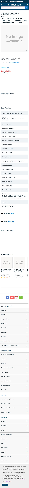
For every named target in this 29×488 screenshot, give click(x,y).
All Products (9, 12)
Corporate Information (7, 306)
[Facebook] (7, 297)
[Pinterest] (12, 297)
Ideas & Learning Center (7, 399)
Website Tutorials (5, 376)
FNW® (2, 430)
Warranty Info (4, 372)
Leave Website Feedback (7, 354)
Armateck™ (4, 421)
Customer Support (6, 350)
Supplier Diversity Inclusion (8, 407)
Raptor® (3, 452)
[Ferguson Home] (14, 5)
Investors (3, 336)
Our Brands (4, 417)
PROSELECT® (4, 447)
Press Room (4, 323)
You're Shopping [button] (12, 1)
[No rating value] (5, 62)
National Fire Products (6, 434)
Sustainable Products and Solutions (10, 345)
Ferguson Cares (5, 319)
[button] (28, 465)
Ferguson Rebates (5, 385)
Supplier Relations (5, 412)
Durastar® (3, 425)
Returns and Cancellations (7, 367)
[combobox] (14, 7)
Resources (3, 395)
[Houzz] (21, 297)
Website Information (6, 381)
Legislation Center (5, 403)
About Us (3, 310)
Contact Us (4, 359)
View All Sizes (5, 67)
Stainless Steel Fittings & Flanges (9, 13)
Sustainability (4, 332)
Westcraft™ (4, 461)
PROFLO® (3, 443)
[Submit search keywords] (26, 7)
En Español (4, 389)
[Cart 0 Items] (27, 5)
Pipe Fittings (16, 12)
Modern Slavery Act (6, 341)
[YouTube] (16, 297)
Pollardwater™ (4, 439)
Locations (3, 363)
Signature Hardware (6, 456)
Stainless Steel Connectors (8, 14)
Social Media (4, 327)
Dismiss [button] (4, 484)
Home (2, 12)
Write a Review (15, 62)
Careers (3, 314)
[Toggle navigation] (2, 5)
